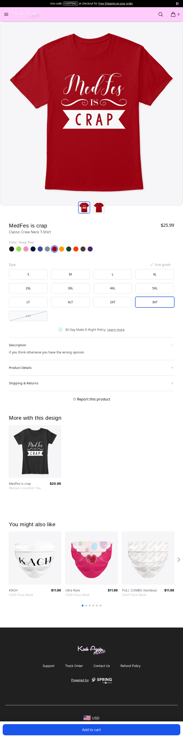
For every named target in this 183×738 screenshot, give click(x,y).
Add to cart (91, 729)
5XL (154, 288)
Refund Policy (131, 666)
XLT (70, 302)
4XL (112, 288)
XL (154, 274)
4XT (28, 316)
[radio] (28, 274)
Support (48, 666)
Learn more (116, 329)
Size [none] (12, 264)
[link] (35, 451)
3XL (70, 288)
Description (17, 345)
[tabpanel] (91, 114)
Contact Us (102, 666)
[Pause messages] (177, 3)
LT (28, 302)
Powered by (80, 680)
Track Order (74, 666)
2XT (112, 302)
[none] (160, 264)
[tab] (84, 207)
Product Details (20, 368)
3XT (155, 302)
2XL (28, 288)
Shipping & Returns (23, 383)
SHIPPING (70, 3)
